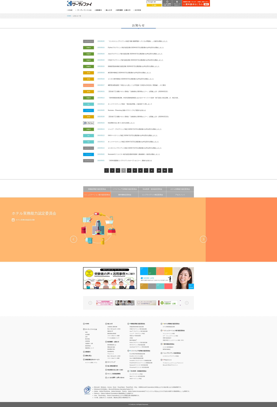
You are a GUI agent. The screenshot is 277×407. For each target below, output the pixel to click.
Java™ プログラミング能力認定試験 (138, 331)
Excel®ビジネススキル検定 (136, 356)
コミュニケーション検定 (96, 220)
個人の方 (110, 323)
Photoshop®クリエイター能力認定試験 (139, 367)
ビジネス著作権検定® (168, 347)
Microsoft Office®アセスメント (170, 365)
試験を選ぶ (88, 355)
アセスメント (180, 195)
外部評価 (87, 341)
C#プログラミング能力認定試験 (137, 344)
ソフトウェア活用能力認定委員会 (125, 189)
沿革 (86, 336)
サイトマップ (111, 362)
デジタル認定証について (113, 338)
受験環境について (89, 348)
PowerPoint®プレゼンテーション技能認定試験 (141, 362)
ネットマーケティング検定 (136, 374)
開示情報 (87, 339)
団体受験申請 (110, 351)
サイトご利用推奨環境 (113, 374)
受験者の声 (110, 331)
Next (203, 239)
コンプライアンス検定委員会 (152, 195)
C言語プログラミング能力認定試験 (138, 329)
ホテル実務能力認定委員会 (180, 189)
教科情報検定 (133, 340)
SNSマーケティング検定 (136, 378)
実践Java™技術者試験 (135, 335)
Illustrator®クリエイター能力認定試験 (139, 365)
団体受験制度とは (111, 344)
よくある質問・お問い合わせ (115, 377)
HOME (69, 16)
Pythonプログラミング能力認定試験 (138, 342)
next (170, 170)
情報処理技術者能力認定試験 (137, 326)
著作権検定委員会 (124, 195)
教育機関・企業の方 (113, 342)
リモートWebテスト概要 (113, 335)
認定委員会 (88, 345)
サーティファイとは (91, 329)
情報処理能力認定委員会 (97, 189)
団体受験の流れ (111, 349)
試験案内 (87, 352)
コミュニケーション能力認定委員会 (97, 195)
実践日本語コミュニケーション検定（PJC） (104, 232)
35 (159, 170)
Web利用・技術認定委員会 (152, 189)
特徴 (86, 332)
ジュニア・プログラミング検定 (137, 333)
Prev (73, 239)
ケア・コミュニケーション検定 (99, 224)
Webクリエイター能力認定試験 (137, 376)
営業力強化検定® (93, 228)
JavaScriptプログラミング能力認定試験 (139, 347)
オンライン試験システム (91, 362)
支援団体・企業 (89, 343)
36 (165, 170)
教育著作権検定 (166, 349)
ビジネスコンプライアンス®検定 (171, 356)
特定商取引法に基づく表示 (115, 370)
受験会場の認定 (111, 347)
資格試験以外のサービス (92, 359)
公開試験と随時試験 (112, 326)
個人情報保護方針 (112, 366)
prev (106, 170)
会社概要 (87, 334)
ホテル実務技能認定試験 (169, 326)
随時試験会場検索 (111, 333)
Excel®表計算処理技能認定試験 (137, 353)
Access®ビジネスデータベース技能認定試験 (140, 360)
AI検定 (131, 338)
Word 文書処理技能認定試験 (136, 358)
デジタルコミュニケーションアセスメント (173, 362)
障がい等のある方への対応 (113, 329)
